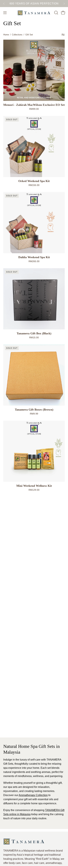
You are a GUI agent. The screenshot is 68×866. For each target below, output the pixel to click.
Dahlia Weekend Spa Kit (34, 257)
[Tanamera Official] (34, 13)
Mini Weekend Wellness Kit (34, 485)
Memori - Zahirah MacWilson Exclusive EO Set (34, 104)
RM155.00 (34, 185)
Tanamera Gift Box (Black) (34, 333)
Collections (17, 34)
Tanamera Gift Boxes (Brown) (34, 409)
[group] (34, 3)
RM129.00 (34, 490)
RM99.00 (34, 109)
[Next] (64, 3)
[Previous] (3, 3)
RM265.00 (34, 261)
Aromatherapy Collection (33, 795)
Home (6, 34)
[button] (55, 12)
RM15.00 (34, 337)
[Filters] (63, 35)
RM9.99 (34, 414)
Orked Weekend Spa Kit (34, 181)
